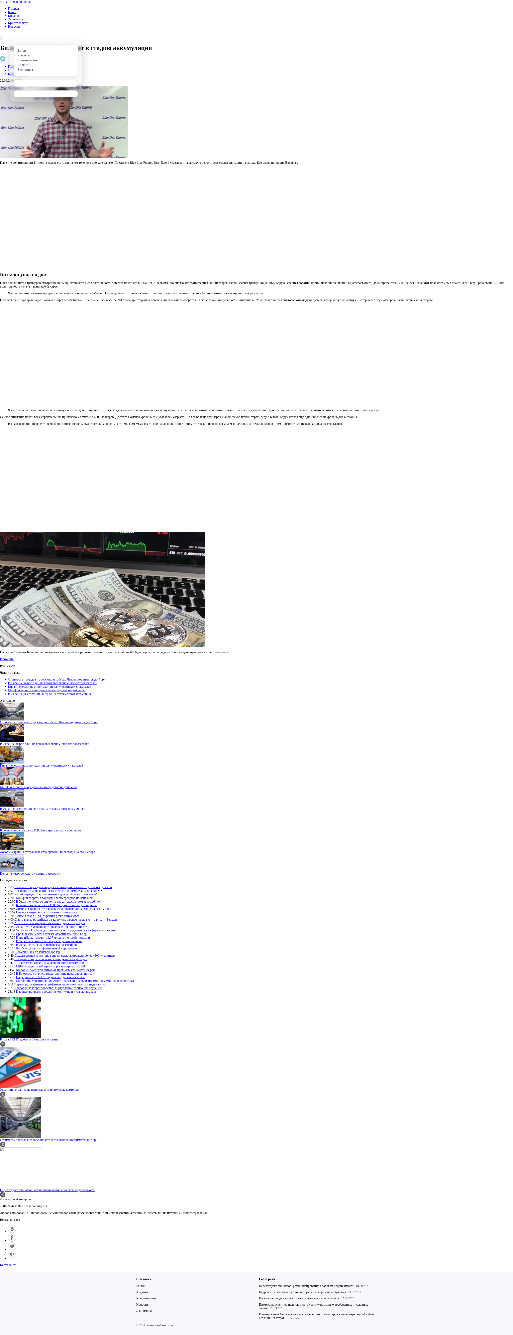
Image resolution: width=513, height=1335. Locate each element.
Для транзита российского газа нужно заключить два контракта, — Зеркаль (65, 919)
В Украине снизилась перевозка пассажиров (46, 944)
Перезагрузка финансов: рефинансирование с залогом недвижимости (62, 984)
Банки (12, 12)
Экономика (15, 19)
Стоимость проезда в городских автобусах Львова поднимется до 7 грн (57, 679)
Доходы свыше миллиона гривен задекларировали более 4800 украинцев (64, 955)
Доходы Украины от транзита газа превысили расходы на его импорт (47, 852)
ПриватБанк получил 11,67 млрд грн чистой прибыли (53, 937)
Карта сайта (8, 1265)
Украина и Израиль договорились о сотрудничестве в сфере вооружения (65, 930)
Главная (13, 8)
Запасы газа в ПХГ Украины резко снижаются (47, 916)
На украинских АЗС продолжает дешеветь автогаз (50, 977)
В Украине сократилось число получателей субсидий (50, 959)
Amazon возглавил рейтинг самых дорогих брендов (49, 923)
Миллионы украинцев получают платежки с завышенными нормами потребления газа (75, 980)
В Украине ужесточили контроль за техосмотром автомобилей (50, 694)
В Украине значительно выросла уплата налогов (49, 941)
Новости (14, 26)
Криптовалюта (18, 23)
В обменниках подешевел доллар (37, 952)
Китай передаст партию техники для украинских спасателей (49, 686)
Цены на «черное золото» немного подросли (30, 873)
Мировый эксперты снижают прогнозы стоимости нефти (55, 970)
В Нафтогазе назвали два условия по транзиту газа (49, 962)
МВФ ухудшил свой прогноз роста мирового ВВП (50, 966)
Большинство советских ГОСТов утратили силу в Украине (40, 830)
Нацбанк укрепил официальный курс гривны (47, 948)
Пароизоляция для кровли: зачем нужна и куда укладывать (56, 991)
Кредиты (14, 15)
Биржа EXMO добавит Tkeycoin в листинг (29, 1039)
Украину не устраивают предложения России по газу (52, 926)
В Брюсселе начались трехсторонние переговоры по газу (55, 973)
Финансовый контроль (15, 1)
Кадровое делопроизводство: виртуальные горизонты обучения (58, 988)
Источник (7, 659)
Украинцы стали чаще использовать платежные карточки (39, 1089)
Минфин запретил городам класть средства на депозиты (46, 690)
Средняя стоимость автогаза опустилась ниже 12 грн (52, 934)
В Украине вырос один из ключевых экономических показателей (52, 683)
